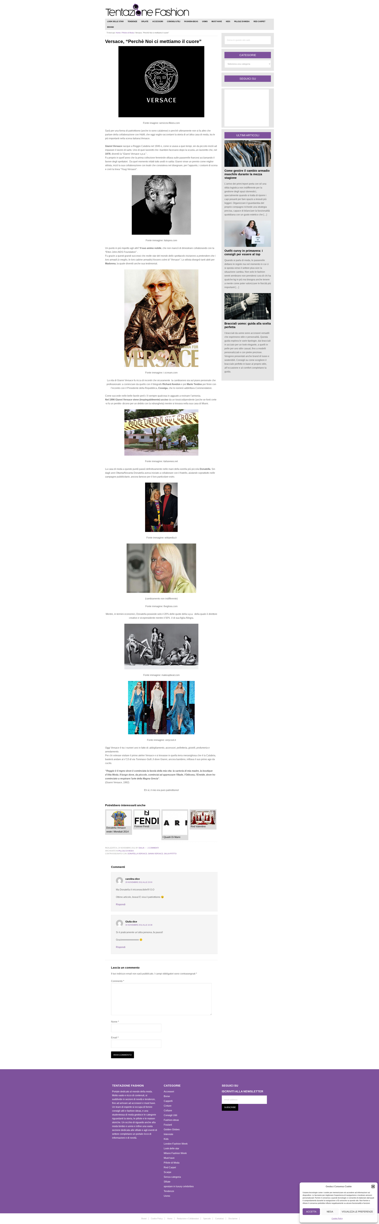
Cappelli (168, 1101)
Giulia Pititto (170, 854)
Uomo (167, 1196)
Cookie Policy (337, 1218)
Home (169, 1218)
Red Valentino (198, 826)
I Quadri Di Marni (171, 837)
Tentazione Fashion (147, 10)
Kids (166, 1139)
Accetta (311, 1211)
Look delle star (171, 1148)
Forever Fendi (141, 826)
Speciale (207, 1218)
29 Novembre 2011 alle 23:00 (138, 882)
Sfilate (167, 1181)
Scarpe (167, 1172)
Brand (143, 1218)
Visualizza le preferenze (357, 1211)
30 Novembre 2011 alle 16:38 (138, 925)
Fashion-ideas (171, 1120)
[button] (373, 1186)
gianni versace (155, 854)
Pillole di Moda (126, 851)
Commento (117, 981)
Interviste (168, 1134)
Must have (169, 1158)
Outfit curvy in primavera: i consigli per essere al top (243, 252)
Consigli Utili (170, 1115)
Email (115, 1037)
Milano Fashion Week (175, 1153)
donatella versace (137, 854)
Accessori (169, 1091)
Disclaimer (232, 1218)
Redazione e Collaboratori (188, 1218)
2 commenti (153, 848)
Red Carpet (170, 1167)
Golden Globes (172, 1129)
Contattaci (219, 1218)
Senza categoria (172, 1177)
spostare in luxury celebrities (179, 1186)
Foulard (168, 1124)
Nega (330, 1211)
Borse (167, 1096)
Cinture (167, 1106)
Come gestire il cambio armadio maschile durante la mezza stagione (247, 174)
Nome (115, 1021)
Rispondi (120, 904)
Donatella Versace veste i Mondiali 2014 (117, 830)
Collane (168, 1110)
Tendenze (169, 1191)
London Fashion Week (176, 1143)
